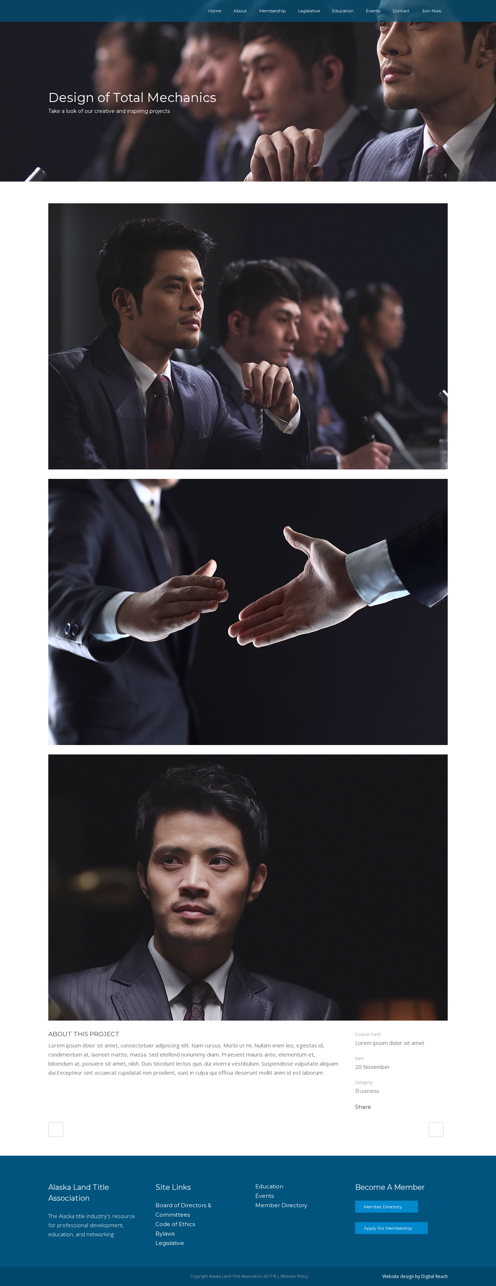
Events (264, 1195)
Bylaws (165, 1233)
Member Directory (281, 1205)
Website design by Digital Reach (415, 1276)
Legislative (169, 1243)
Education (269, 1186)
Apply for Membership (388, 1228)
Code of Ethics (175, 1224)
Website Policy (294, 1276)
